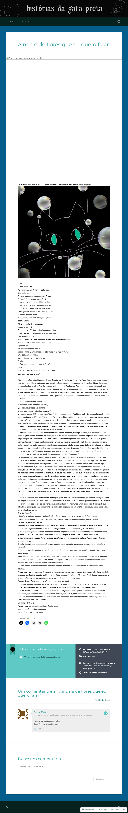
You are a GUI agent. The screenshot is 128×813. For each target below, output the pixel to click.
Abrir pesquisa (119, 21)
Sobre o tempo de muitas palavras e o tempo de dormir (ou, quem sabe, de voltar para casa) (99, 665)
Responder (106, 713)
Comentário (100, 779)
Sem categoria (89, 656)
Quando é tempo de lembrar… (95, 673)
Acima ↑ (118, 806)
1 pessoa (48, 729)
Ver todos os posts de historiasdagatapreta (42, 657)
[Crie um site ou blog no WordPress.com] (7, 807)
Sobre (13, 22)
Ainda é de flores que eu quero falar (63, 44)
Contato (27, 22)
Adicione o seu (102, 700)
